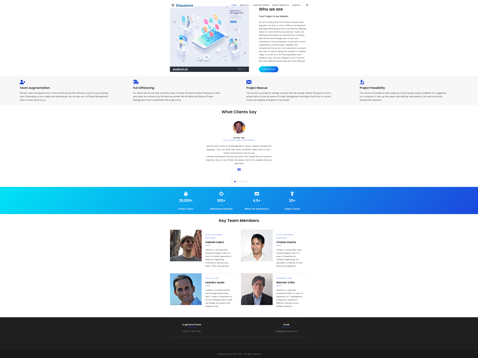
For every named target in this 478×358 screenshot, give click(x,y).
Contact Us (268, 69)
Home (234, 5)
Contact (296, 5)
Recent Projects (280, 5)
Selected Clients (261, 5)
